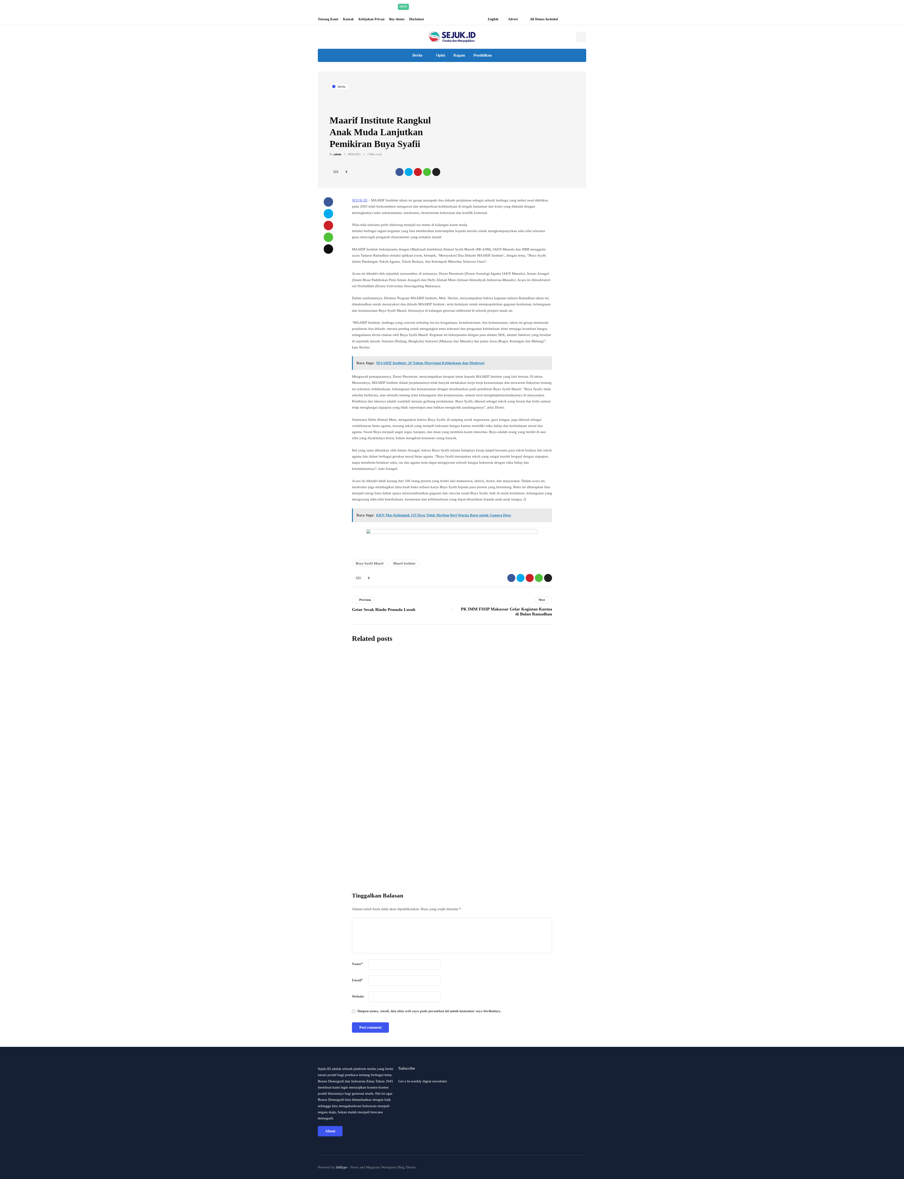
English (493, 19)
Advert (513, 19)
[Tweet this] (409, 172)
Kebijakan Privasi (371, 19)
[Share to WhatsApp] (427, 172)
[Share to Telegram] (436, 172)
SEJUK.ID (359, 200)
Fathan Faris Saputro (428, 701)
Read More (496, 6)
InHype (341, 1167)
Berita (417, 55)
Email (357, 980)
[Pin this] (418, 172)
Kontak (348, 19)
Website (358, 996)
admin (337, 154)
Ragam (459, 55)
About (330, 1131)
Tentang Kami (328, 19)
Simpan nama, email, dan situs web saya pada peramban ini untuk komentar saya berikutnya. (429, 1011)
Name (357, 964)
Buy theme (396, 19)
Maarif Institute (404, 563)
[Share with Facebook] (400, 172)
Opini (440, 55)
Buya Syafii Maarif (369, 563)
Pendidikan (482, 55)
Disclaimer (416, 19)
